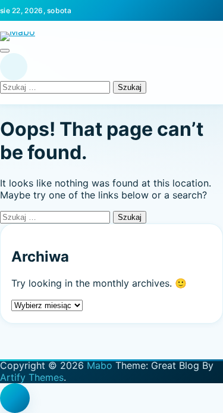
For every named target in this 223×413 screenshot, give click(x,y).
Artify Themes (32, 377)
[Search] (13, 66)
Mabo (99, 365)
